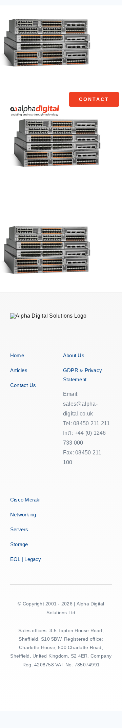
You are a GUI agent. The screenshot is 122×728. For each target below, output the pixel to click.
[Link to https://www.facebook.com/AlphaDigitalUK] (64, 485)
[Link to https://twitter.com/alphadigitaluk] (72, 485)
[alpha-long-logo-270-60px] (34, 108)
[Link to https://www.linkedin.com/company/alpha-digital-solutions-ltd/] (79, 485)
